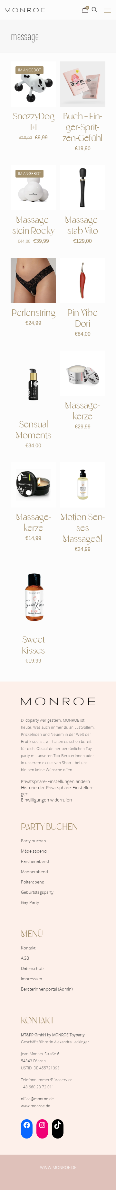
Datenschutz (32, 968)
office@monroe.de (37, 1099)
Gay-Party (30, 902)
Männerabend (34, 871)
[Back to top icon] (103, 1177)
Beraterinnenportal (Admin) (47, 989)
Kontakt (28, 948)
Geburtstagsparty (37, 892)
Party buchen (33, 841)
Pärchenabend (35, 861)
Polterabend (32, 882)
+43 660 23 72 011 (37, 1087)
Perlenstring (33, 313)
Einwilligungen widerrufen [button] (46, 800)
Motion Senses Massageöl (83, 529)
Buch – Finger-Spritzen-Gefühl (82, 128)
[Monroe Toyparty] (25, 10)
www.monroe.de (35, 1106)
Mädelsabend (34, 851)
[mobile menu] (107, 9)
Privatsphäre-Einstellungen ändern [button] (55, 781)
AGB (25, 958)
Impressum (31, 979)
